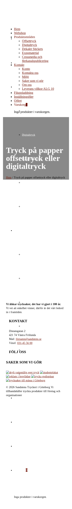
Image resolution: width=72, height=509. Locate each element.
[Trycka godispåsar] (42, 376)
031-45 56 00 (24, 343)
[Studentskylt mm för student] (49, 372)
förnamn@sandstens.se (28, 339)
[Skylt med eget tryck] (22, 372)
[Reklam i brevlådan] (18, 376)
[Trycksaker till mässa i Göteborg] (25, 380)
